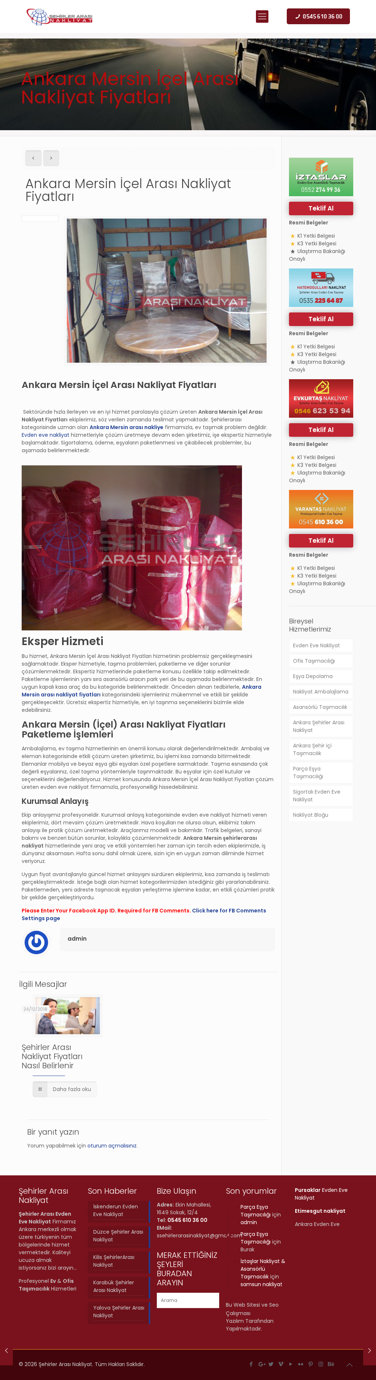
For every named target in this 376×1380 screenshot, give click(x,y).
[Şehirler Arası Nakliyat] (60, 16)
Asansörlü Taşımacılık (320, 707)
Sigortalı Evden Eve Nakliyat (316, 795)
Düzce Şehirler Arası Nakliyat (118, 1235)
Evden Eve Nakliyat (316, 645)
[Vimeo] (281, 1364)
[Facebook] (251, 1364)
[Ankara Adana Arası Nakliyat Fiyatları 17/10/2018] (369, 1350)
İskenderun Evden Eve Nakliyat (115, 1210)
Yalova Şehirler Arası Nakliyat (118, 1311)
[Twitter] (271, 1364)
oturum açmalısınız (112, 1145)
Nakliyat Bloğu (310, 815)
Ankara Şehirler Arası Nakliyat (318, 726)
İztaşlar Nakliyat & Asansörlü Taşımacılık (263, 1269)
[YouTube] (291, 1364)
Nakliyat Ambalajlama (320, 691)
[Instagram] (321, 1364)
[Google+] (261, 1364)
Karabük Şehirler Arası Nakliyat (113, 1286)
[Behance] (331, 1364)
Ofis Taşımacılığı (314, 661)
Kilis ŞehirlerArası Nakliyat (113, 1261)
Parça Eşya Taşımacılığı (308, 772)
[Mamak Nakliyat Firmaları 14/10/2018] (6, 1350)
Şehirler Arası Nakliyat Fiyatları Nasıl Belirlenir (52, 1056)
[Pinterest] (311, 1364)
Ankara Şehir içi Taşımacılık (312, 749)
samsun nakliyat (261, 1284)
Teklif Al (321, 208)
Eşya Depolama (313, 676)
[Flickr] (301, 1364)
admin (77, 938)
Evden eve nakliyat (45, 435)
